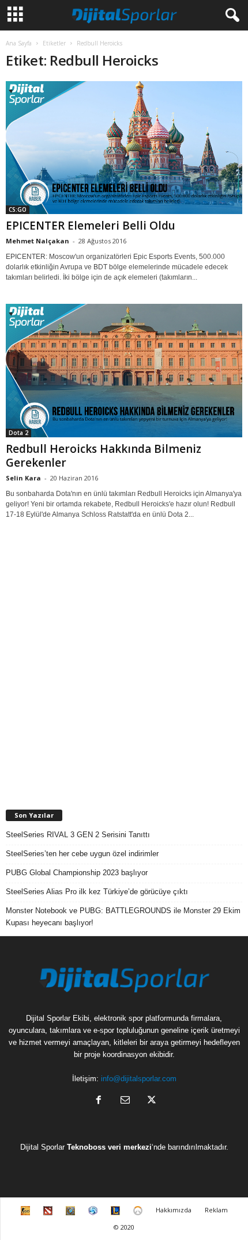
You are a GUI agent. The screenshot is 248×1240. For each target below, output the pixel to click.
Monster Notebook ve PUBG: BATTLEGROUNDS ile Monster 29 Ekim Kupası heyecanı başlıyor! (123, 916)
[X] (150, 1101)
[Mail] (125, 1101)
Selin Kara (23, 478)
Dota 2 (18, 433)
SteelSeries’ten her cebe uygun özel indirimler (82, 853)
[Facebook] (98, 1101)
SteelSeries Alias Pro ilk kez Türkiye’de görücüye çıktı (97, 891)
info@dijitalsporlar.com (138, 1078)
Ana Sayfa (19, 43)
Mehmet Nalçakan (37, 240)
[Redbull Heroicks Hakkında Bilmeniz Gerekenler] (124, 370)
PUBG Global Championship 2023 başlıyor (77, 872)
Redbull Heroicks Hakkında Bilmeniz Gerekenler (103, 455)
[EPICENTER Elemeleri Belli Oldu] (124, 147)
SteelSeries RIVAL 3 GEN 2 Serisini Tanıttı (78, 834)
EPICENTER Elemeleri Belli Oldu (90, 225)
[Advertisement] (124, 664)
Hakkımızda (173, 1209)
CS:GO (18, 209)
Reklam (216, 1209)
